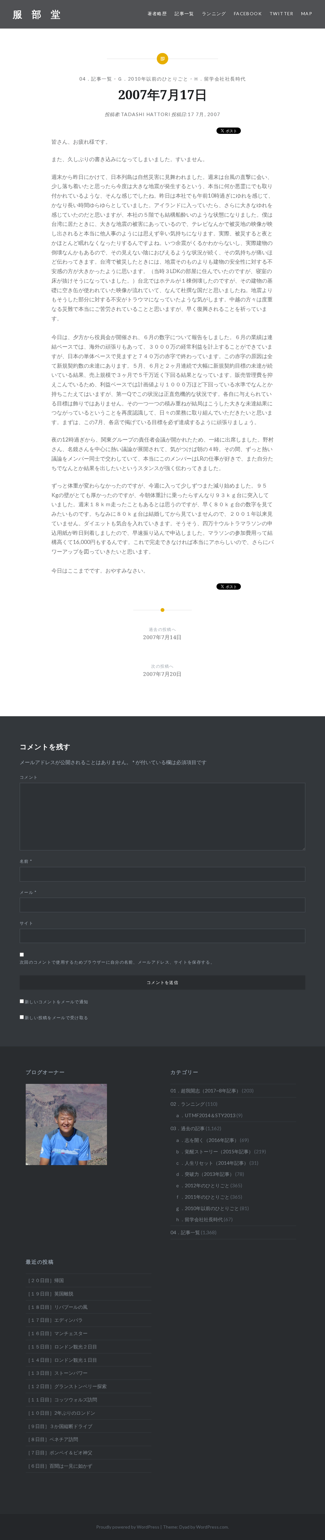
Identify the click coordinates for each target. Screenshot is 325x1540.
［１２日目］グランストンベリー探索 (66, 1386)
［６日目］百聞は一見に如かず (59, 1466)
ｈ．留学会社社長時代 (220, 79)
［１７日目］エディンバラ (54, 1320)
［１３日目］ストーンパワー (57, 1373)
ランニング (214, 13)
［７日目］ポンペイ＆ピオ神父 (59, 1452)
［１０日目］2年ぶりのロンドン (60, 1413)
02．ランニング (187, 1104)
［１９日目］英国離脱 (49, 1293)
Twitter (281, 13)
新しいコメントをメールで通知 (56, 1001)
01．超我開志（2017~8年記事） (205, 1090)
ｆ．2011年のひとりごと (202, 1197)
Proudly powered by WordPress (127, 1527)
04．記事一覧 (95, 79)
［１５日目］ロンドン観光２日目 (61, 1346)
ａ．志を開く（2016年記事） (207, 1140)
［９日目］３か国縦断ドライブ (59, 1426)
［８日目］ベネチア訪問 (52, 1439)
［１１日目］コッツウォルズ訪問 (61, 1399)
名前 (26, 861)
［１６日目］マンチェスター (57, 1333)
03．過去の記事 (187, 1128)
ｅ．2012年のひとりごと (202, 1185)
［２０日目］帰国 (45, 1280)
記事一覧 (184, 13)
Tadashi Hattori (146, 114)
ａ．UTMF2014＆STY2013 (205, 1115)
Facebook (248, 13)
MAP (306, 13)
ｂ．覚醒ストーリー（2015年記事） (214, 1151)
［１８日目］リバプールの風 (57, 1307)
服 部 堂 (36, 14)
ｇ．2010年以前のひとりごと (153, 79)
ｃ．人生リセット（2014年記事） (212, 1163)
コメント (29, 777)
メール (28, 892)
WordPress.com (212, 1527)
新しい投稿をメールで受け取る (56, 1017)
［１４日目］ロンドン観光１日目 (61, 1360)
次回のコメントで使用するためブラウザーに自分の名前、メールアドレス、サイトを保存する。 (117, 962)
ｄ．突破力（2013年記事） (204, 1174)
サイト (26, 923)
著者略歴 (157, 13)
